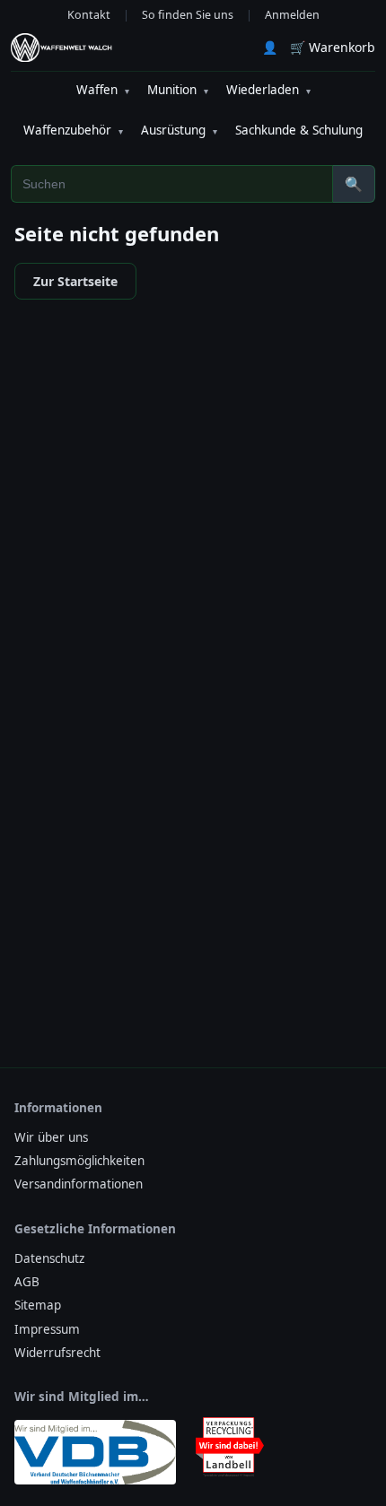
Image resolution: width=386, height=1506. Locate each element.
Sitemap (37, 1305)
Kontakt (88, 14)
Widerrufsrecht (57, 1353)
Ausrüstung (179, 130)
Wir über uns (51, 1137)
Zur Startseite (75, 281)
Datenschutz (49, 1258)
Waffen (102, 90)
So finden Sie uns (187, 14)
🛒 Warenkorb (332, 47)
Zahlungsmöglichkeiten (79, 1161)
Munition (177, 90)
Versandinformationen (78, 1184)
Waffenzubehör (73, 130)
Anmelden (292, 14)
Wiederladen (268, 90)
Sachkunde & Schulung (299, 130)
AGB (26, 1282)
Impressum (47, 1329)
